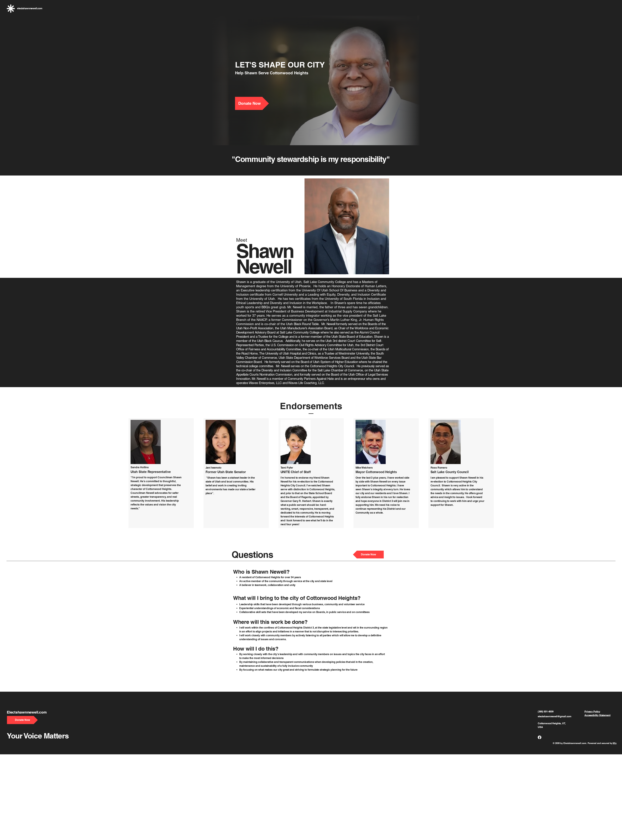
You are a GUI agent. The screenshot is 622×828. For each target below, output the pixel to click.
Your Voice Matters (38, 735)
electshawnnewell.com (29, 8)
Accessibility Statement (597, 715)
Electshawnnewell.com (26, 712)
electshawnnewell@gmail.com (554, 716)
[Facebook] (539, 737)
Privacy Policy (592, 711)
